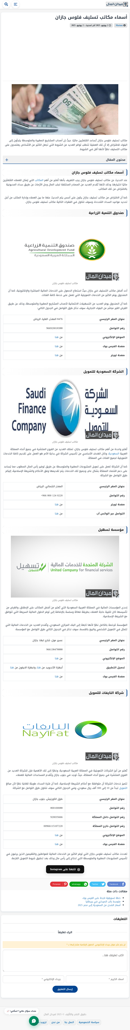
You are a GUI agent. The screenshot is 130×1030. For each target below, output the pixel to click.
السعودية (114, 453)
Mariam (119, 25)
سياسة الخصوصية (89, 1022)
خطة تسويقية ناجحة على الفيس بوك (101, 898)
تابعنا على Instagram (65, 869)
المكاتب (39, 180)
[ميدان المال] (117, 4)
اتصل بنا (69, 1022)
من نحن (55, 1022)
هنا (57, 337)
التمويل (123, 788)
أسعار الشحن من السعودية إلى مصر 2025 (99, 905)
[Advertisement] (65, 53)
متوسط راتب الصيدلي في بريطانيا (103, 901)
